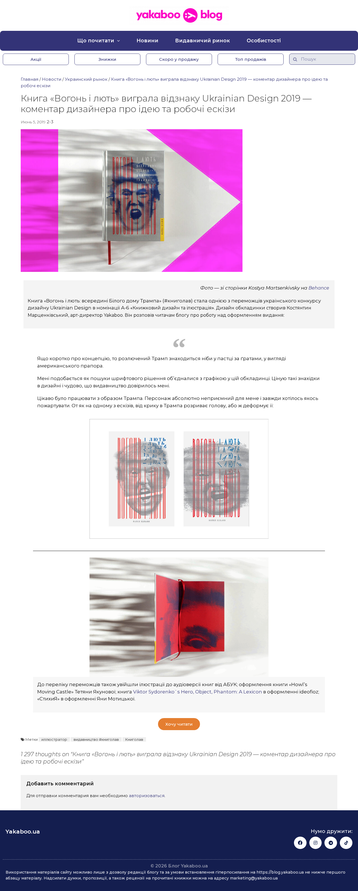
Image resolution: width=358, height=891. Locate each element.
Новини (147, 41)
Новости (51, 79)
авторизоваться (146, 795)
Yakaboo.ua (23, 831)
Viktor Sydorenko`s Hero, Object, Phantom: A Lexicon (197, 692)
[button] (36, 59)
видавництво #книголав (96, 739)
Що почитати (95, 41)
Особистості (264, 41)
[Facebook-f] (300, 843)
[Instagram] (315, 843)
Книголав (134, 739)
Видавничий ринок (202, 41)
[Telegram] (330, 843)
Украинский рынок (86, 79)
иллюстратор (54, 739)
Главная (29, 79)
